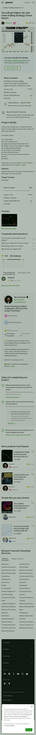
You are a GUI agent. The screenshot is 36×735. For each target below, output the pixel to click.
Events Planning (24, 588)
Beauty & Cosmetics (26, 570)
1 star (3, 266)
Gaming (22, 594)
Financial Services (25, 591)
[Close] (31, 706)
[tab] (9, 273)
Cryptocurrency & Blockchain (27, 576)
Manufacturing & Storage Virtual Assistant (27, 604)
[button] (14, 23)
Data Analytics (24, 579)
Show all (11, 423)
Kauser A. (9, 23)
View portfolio (19, 302)
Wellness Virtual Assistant (27, 628)
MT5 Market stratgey (8, 228)
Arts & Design (23, 567)
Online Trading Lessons (15, 60)
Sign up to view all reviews (10, 285)
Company (6, 663)
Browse (27, 2)
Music (21, 610)
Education (22, 582)
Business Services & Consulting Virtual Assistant (27, 573)
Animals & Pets (24, 564)
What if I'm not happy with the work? (18, 435)
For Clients (6, 642)
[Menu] (2, 3)
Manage (28, 729)
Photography (23, 613)
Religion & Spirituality (26, 616)
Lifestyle (22, 600)
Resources (6, 656)
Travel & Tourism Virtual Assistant (27, 625)
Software (22, 619)
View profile (18, 300)
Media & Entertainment (26, 606)
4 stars (3, 261)
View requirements (12, 397)
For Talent (6, 649)
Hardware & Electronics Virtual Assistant (27, 597)
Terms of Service (8, 695)
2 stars (3, 265)
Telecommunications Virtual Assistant (27, 622)
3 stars (3, 263)
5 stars (3, 259)
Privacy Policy (7, 700)
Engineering (23, 585)
